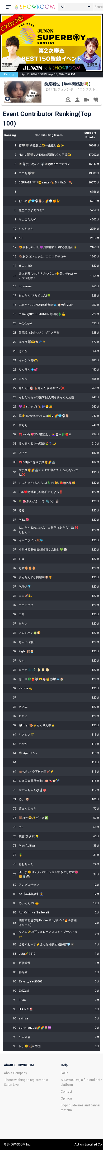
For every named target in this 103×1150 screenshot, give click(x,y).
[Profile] (77, 100)
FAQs (64, 1073)
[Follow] (95, 100)
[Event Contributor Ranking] (68, 100)
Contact (66, 1091)
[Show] (86, 100)
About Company (15, 1073)
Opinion (66, 1098)
